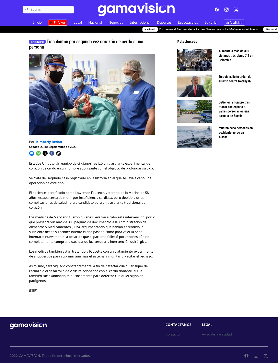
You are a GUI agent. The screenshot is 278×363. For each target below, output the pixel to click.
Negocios (115, 22)
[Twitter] (236, 9)
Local (78, 22)
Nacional (95, 22)
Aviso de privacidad (217, 334)
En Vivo (59, 22)
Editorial (211, 22)
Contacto (172, 334)
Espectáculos (188, 22)
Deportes (164, 22)
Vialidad (236, 22)
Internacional (140, 22)
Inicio (37, 22)
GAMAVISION (29, 355)
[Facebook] (216, 9)
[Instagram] (226, 9)
